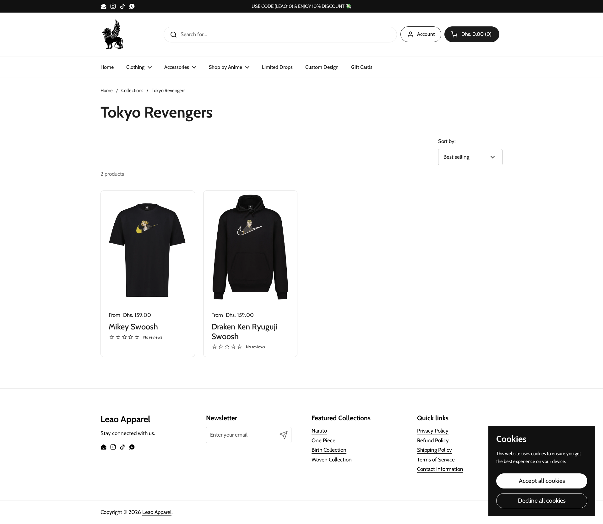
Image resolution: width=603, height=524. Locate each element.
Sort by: (447, 141)
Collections (132, 90)
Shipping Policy (434, 450)
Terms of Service (436, 459)
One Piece (323, 440)
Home (106, 90)
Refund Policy (433, 440)
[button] (471, 34)
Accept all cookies (542, 480)
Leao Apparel (156, 512)
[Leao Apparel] (113, 34)
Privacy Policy (432, 430)
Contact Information (440, 469)
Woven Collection (332, 459)
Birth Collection (329, 450)
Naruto (319, 430)
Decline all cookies (542, 500)
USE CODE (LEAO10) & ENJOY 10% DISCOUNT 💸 (301, 6)
